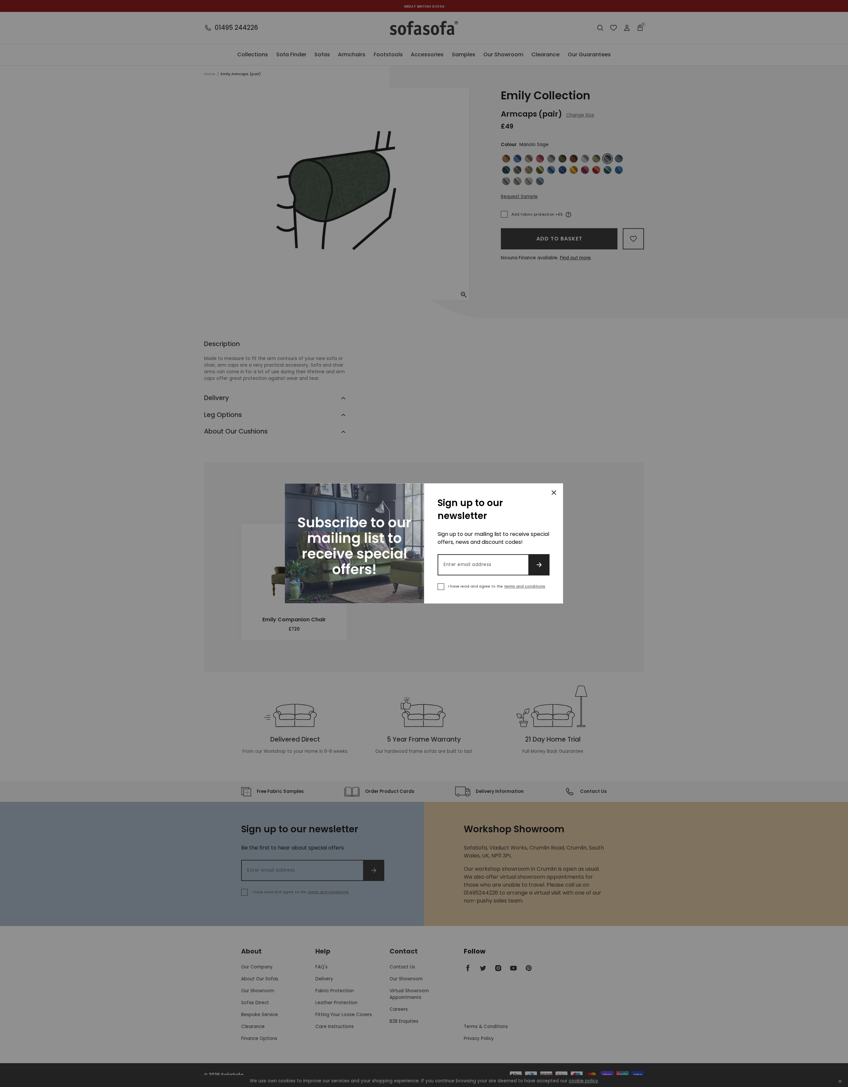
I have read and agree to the (496, 586)
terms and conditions (524, 586)
